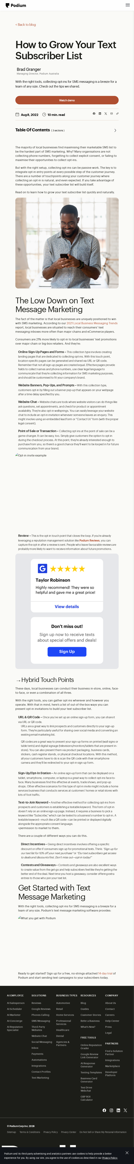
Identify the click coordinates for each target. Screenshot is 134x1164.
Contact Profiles (41, 1071)
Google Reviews (41, 1008)
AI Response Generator (88, 1064)
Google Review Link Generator (89, 1055)
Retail (59, 1008)
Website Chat (39, 1035)
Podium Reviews (89, 540)
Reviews (36, 1002)
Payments (37, 1053)
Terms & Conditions (30, 1131)
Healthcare (62, 1029)
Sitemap (11, 1131)
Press (108, 1026)
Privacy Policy (50, 1131)
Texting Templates (91, 1072)
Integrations (39, 1065)
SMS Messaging (41, 1020)
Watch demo (67, 100)
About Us (110, 1002)
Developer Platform (111, 1073)
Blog (83, 1002)
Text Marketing (40, 1077)
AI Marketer (14, 1014)
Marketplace (112, 1066)
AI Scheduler (14, 1008)
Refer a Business (90, 1020)
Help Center (112, 1020)
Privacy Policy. (110, 1157)
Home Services (65, 1014)
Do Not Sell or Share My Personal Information (103, 1131)
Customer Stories (91, 1014)
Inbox (35, 1047)
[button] (128, 5)
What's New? (88, 1026)
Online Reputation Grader (91, 1046)
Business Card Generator (89, 1079)
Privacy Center (68, 1131)
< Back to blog (25, 24)
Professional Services (63, 1022)
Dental (60, 1035)
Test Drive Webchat (86, 1089)
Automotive (63, 1002)
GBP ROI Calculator (87, 1098)
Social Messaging (42, 1041)
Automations (39, 1059)
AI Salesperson (16, 1002)
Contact (110, 1008)
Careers (109, 1014)
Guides (85, 1008)
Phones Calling (40, 1014)
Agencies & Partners (62, 1043)
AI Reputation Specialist (15, 1028)
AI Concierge (14, 1020)
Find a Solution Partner (114, 1052)
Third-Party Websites (38, 1028)
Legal (108, 1032)
